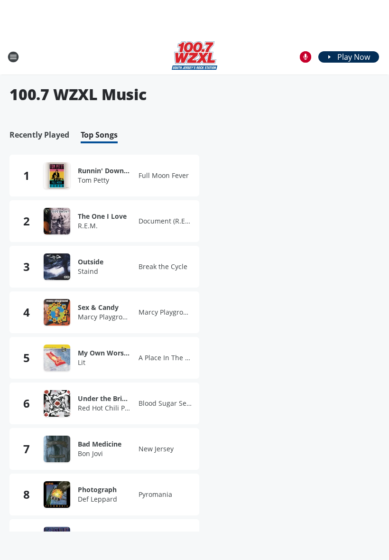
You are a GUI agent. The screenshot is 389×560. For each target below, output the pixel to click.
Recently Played (39, 135)
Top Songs (99, 135)
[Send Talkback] (305, 57)
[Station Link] (194, 56)
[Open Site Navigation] (13, 57)
